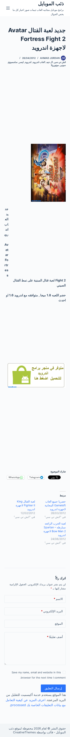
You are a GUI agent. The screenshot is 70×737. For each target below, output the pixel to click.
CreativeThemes (24, 732)
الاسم (58, 599)
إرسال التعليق (53, 688)
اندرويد (28, 62)
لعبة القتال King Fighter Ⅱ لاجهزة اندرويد (25, 505)
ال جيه (49, 62)
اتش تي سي (60, 62)
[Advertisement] (35, 109)
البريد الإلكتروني (52, 611)
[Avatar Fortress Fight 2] (36, 375)
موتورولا (55, 65)
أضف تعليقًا (55, 637)
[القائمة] (8, 8)
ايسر (21, 62)
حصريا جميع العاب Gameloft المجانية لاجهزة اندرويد (55, 505)
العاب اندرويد (39, 62)
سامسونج (13, 62)
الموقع (59, 623)
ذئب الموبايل (51, 3)
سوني (63, 65)
